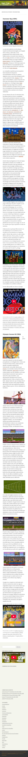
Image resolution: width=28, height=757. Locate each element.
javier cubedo (21, 322)
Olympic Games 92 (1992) (12, 334)
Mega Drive (5, 63)
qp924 (3, 698)
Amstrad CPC (15, 110)
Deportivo (20, 630)
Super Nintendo (13, 68)
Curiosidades (5, 714)
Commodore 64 (17, 112)
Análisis (19, 317)
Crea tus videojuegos (6, 713)
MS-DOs (22, 324)
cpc (6, 322)
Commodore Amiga (7, 113)
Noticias (4, 735)
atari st (10, 320)
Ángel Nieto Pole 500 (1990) (15, 691)
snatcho (20, 325)
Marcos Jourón (17, 324)
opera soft (15, 634)
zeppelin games (10, 636)
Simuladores (5, 744)
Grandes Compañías (6, 725)
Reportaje (4, 740)
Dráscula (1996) (9, 698)
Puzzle (3, 738)
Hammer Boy (14, 322)
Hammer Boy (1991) (10, 19)
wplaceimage (5, 691)
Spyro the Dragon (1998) (15, 695)
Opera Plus (10, 634)
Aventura (4, 709)
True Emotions (10, 327)
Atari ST (4, 112)
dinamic (9, 322)
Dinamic (17, 78)
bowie (3, 697)
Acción (16, 317)
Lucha (3, 730)
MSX (22, 110)
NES (8, 57)
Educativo (4, 718)
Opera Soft (15, 370)
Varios (3, 747)
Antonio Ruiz (5, 320)
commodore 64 (15, 320)
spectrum (5, 327)
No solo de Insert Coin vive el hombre (10, 733)
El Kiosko (4, 719)
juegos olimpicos (15, 632)
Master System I (6, 61)
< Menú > (14, 6)
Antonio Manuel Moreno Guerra (17, 318)
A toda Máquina (5, 704)
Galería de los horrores (7, 723)
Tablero (4, 745)
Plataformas (5, 737)
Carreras (4, 711)
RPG (3, 742)
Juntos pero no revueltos (7, 728)
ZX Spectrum (10, 112)
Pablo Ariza (7, 325)
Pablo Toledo (13, 325)
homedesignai (5, 695)
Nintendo (21, 156)
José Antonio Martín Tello (8, 324)
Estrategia (4, 721)
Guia (3, 726)
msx (4, 325)
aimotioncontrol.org (6, 693)
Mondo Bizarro (5, 731)
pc (17, 325)
